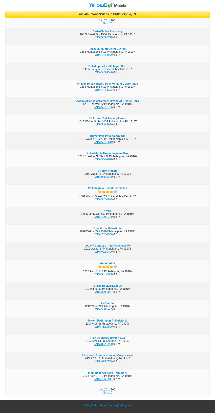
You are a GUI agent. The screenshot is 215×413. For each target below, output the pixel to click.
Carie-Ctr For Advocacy (107, 31)
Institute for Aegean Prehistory (107, 372)
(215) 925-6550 (103, 361)
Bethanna (107, 303)
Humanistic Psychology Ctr (107, 136)
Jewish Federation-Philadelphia (107, 320)
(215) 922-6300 (103, 251)
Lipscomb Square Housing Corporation (107, 355)
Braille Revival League (107, 285)
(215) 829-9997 (103, 291)
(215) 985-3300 (103, 176)
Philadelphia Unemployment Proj (107, 153)
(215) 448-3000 (103, 54)
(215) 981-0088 (103, 274)
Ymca (107, 210)
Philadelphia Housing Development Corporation (107, 83)
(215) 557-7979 (103, 199)
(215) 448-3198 (103, 89)
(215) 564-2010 (103, 159)
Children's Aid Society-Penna (107, 118)
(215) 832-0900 (103, 344)
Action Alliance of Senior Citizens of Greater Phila (107, 101)
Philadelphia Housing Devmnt (107, 48)
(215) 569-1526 (103, 72)
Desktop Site (124, 405)
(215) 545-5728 (103, 37)
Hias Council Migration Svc (107, 337)
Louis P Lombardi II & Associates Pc (107, 245)
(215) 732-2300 (103, 234)
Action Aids (107, 263)
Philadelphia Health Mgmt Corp (107, 66)
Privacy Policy (91, 405)
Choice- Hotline (107, 170)
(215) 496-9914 (103, 379)
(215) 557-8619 (103, 142)
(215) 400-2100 (103, 216)
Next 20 (107, 23)
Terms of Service (108, 405)
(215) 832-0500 (103, 326)
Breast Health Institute (107, 228)
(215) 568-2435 (103, 309)
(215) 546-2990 (103, 124)
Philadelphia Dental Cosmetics (107, 188)
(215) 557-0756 (103, 107)
